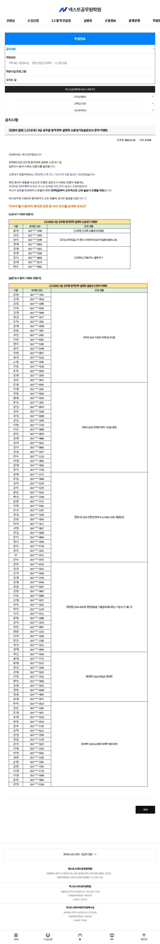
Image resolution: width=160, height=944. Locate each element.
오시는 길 (11, 80)
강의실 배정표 (80, 96)
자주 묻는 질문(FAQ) (19, 63)
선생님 (10, 20)
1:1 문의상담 (60, 63)
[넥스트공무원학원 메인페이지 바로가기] (80, 7)
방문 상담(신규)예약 (42, 63)
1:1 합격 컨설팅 (61, 20)
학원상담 (11, 57)
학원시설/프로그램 (16, 71)
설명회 (88, 20)
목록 (145, 809)
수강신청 (33, 20)
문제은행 (134, 20)
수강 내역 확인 (80, 110)
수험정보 (110, 20)
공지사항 (11, 49)
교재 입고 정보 (80, 103)
